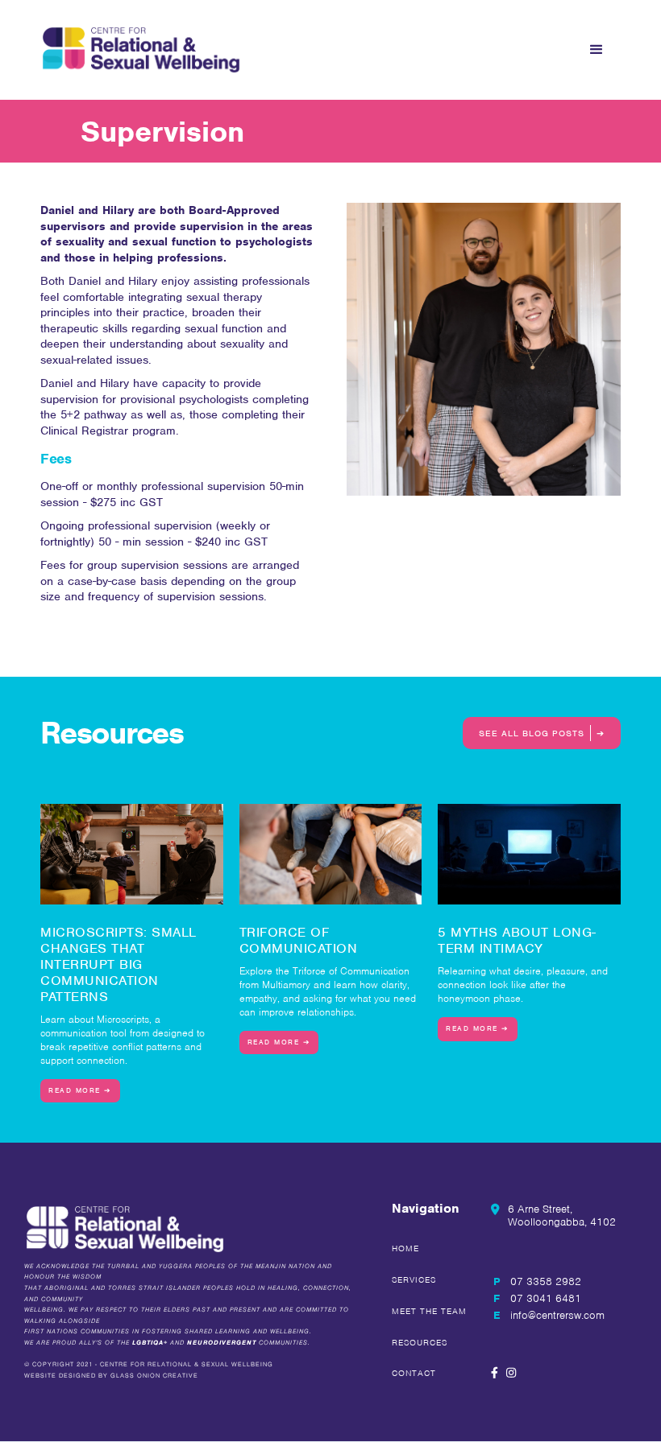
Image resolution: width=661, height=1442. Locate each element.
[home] (141, 50)
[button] (596, 50)
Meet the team (429, 1310)
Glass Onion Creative (154, 1375)
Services (414, 1279)
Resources (419, 1342)
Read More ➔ (80, 1090)
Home (405, 1248)
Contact (414, 1372)
